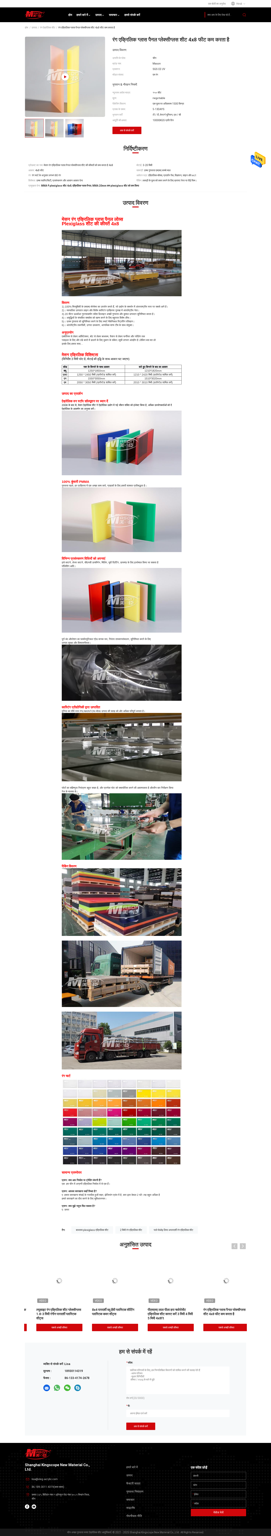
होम (26, 27)
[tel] (88, 1388)
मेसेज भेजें (218, 1512)
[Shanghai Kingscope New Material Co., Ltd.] (38, 1454)
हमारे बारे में (132, 1467)
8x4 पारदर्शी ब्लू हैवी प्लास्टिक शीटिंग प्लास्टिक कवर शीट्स (50, 1312)
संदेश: (130, 1362)
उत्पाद (34, 27)
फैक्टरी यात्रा (133, 1483)
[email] (46, 1388)
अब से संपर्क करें (127, 130)
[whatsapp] (57, 1388)
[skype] (77, 1388)
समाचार (130, 1499)
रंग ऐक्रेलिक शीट (47, 27)
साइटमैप (130, 1508)
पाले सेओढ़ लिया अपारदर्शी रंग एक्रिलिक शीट (173, 1229)
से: (129, 1405)
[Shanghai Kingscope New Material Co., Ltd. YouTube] (34, 1506)
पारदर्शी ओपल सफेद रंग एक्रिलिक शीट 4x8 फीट (218, 1312)
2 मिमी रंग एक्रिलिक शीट (131, 1229)
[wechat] (67, 1388)
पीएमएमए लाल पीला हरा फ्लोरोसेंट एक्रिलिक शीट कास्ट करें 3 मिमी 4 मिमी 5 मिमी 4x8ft (107, 1314)
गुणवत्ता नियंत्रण (134, 1491)
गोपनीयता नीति (134, 1516)
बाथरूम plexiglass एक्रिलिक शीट (92, 1229)
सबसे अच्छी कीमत (52, 1327)
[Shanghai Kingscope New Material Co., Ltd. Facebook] (27, 1506)
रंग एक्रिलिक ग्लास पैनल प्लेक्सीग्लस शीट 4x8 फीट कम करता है (161, 1312)
